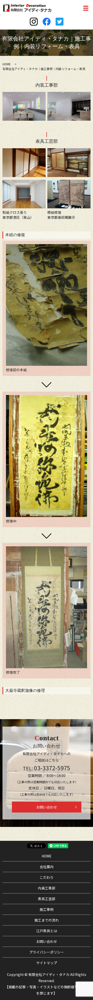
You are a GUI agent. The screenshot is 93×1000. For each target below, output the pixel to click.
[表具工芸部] (24, 162)
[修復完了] (46, 606)
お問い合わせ (46, 807)
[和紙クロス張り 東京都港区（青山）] (24, 193)
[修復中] (46, 455)
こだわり (47, 877)
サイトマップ (46, 962)
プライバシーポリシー (46, 952)
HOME (6, 64)
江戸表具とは (46, 930)
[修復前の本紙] (46, 304)
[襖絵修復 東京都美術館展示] (69, 193)
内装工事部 (46, 888)
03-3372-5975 (52, 768)
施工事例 (47, 909)
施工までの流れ (46, 920)
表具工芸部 (46, 898)
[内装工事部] (24, 105)
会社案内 (47, 866)
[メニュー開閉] (85, 8)
